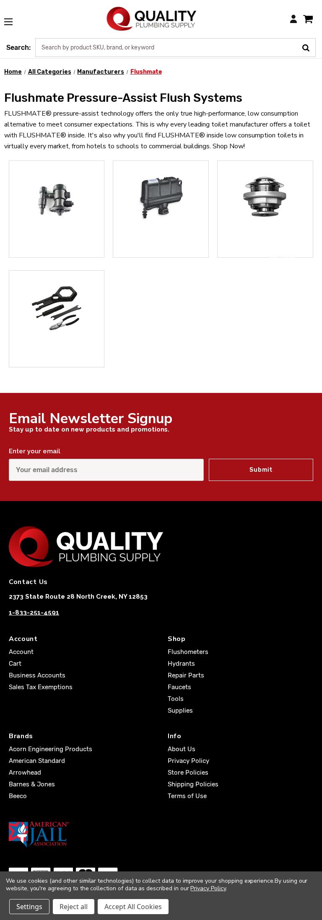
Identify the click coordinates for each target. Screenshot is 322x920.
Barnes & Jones (32, 784)
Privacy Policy (188, 761)
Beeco (18, 796)
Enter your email (34, 451)
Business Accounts (37, 675)
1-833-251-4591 (34, 612)
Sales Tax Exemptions (41, 687)
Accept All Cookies (133, 906)
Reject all (74, 906)
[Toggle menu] (12, 17)
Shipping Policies (193, 784)
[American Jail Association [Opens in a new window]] (161, 834)
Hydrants (181, 663)
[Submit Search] (308, 47)
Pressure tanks (179, 246)
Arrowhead (25, 772)
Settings (29, 906)
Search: (18, 48)
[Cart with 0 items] (308, 18)
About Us (181, 749)
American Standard (37, 761)
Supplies (180, 710)
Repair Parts (186, 675)
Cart (15, 663)
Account (21, 652)
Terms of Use (187, 796)
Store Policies (188, 772)
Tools (69, 356)
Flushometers (188, 652)
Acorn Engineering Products (50, 749)
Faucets (179, 687)
